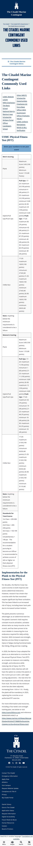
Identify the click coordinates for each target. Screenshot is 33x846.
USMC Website (8, 97)
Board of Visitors (7, 829)
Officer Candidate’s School (7, 126)
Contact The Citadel (8, 773)
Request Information (9, 814)
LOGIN (5, 99)
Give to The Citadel (8, 807)
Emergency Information (10, 776)
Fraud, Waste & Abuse (9, 820)
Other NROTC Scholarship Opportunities (22, 98)
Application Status (8, 810)
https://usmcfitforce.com (11, 712)
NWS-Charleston (9, 102)
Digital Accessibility (8, 817)
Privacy (4, 794)
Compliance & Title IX (9, 791)
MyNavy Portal (8, 120)
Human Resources (8, 823)
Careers (4, 826)
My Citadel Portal (7, 798)
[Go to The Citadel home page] (16, 5)
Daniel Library (6, 804)
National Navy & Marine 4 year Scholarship (9, 114)
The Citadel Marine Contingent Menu (17, 62)
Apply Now (5, 779)
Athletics (5, 782)
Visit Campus (6, 785)
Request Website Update (10, 788)
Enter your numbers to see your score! (16, 148)
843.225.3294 (16, 760)
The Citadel (13, 767)
